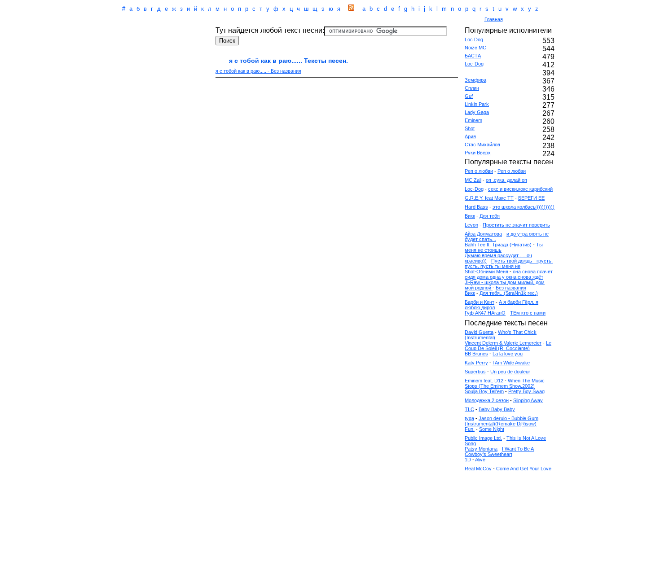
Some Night (491, 429)
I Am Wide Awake (511, 362)
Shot (470, 128)
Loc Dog (474, 39)
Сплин (472, 88)
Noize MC (475, 47)
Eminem (473, 120)
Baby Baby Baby (497, 409)
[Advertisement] (291, 20)
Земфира (475, 80)
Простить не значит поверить (516, 225)
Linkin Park (477, 104)
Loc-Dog (474, 63)
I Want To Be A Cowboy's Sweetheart (499, 451)
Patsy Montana (481, 448)
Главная (493, 19)
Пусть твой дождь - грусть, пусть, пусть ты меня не (509, 263)
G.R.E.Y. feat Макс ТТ (489, 198)
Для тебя (490, 216)
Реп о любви (479, 171)
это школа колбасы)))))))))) (523, 207)
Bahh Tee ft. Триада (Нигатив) (498, 244)
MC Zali (473, 180)
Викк (470, 216)
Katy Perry (476, 362)
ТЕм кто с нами (528, 312)
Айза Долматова (483, 234)
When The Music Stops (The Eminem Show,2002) (505, 383)
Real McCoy (478, 468)
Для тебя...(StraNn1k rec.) (509, 293)
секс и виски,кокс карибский (520, 189)
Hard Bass (476, 207)
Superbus (475, 371)
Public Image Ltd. (483, 438)
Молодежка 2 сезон (487, 400)
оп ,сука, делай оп (506, 180)
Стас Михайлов (482, 144)
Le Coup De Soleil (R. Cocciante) (508, 345)
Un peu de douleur (510, 371)
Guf (469, 96)
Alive (480, 459)
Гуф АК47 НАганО (485, 312)
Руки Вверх (478, 152)
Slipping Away (528, 400)
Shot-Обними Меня (486, 271)
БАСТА (473, 55)
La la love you (508, 353)
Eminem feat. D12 (484, 380)
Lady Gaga (477, 112)
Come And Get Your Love (523, 468)
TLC (469, 409)
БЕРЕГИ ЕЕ (531, 198)
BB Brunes (476, 353)
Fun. (470, 429)
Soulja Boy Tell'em (484, 391)
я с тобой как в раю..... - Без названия (258, 71)
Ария (470, 136)
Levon (471, 225)
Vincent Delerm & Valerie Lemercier (503, 343)
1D (468, 459)
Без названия (511, 287)
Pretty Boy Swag (526, 391)
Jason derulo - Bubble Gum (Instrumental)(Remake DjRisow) (501, 421)
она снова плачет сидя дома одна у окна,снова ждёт (509, 274)
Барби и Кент (479, 302)
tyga (469, 418)
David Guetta (479, 332)
